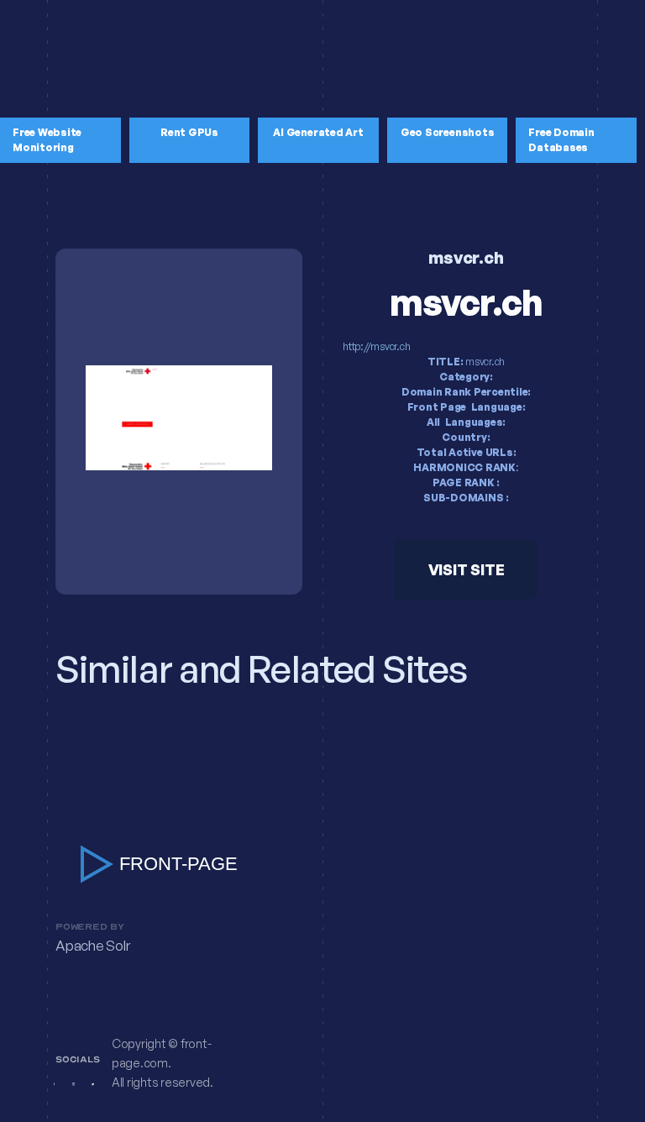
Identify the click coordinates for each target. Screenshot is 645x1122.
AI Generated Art (318, 132)
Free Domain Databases (561, 140)
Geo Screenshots (447, 132)
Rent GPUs (189, 132)
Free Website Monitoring (47, 140)
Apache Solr (92, 946)
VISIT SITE (466, 569)
